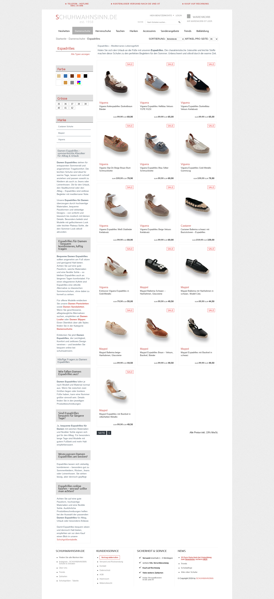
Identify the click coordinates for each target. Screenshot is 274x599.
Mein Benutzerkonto (161, 15)
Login (179, 15)
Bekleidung (202, 30)
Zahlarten (63, 576)
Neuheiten (64, 30)
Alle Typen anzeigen (80, 54)
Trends (187, 30)
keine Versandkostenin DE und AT (152, 579)
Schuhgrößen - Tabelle (69, 581)
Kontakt (103, 566)
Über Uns (63, 568)
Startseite (61, 38)
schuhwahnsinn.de (70, 550)
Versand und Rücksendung (111, 562)
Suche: (141, 22)
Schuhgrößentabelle (67, 539)
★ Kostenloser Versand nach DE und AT (135, 4)
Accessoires (149, 30)
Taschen (120, 30)
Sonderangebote (170, 30)
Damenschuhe (82, 30)
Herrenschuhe (103, 30)
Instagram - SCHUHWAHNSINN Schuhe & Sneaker (73, 563)
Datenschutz (105, 570)
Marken (134, 30)
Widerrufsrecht (106, 583)
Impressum (104, 579)
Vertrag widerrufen (109, 557)
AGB (102, 574)
